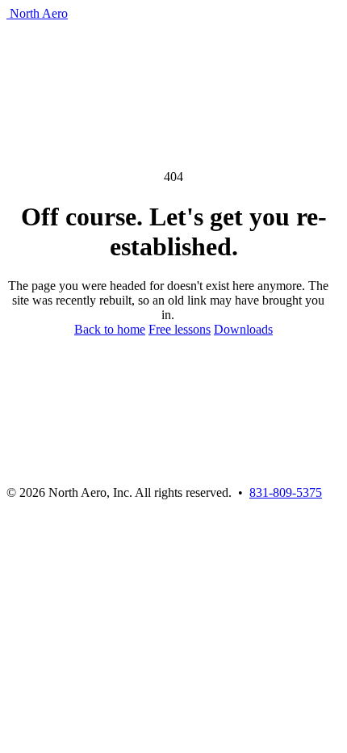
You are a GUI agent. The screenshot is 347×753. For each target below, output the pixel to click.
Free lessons (179, 329)
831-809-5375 (285, 492)
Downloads (243, 329)
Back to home (109, 329)
